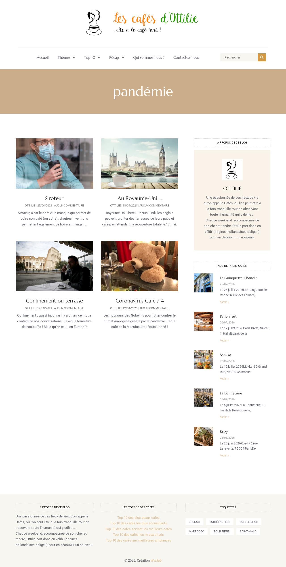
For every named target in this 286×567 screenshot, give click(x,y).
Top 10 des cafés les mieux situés (138, 535)
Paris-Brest (228, 316)
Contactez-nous (186, 57)
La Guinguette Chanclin (239, 278)
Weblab (156, 561)
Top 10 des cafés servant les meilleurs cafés (138, 529)
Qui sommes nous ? (148, 57)
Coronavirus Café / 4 (140, 301)
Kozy (224, 431)
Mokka (225, 354)
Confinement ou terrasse (54, 301)
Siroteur (54, 198)
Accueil (43, 57)
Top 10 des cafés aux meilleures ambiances (138, 540)
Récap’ (114, 57)
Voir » (224, 302)
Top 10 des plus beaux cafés (138, 518)
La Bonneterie (231, 393)
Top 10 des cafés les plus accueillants (138, 523)
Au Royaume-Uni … (140, 198)
